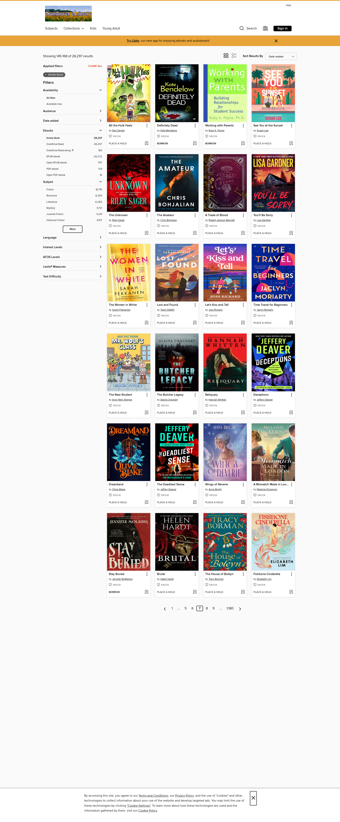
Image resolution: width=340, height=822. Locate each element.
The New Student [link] (120, 395)
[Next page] (240, 608)
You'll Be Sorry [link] (263, 215)
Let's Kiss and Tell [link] (217, 305)
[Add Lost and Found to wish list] (194, 323)
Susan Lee (262, 130)
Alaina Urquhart (169, 399)
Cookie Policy (147, 811)
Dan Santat (118, 130)
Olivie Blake (118, 489)
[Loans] (266, 29)
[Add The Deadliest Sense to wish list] (194, 502)
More (73, 229)
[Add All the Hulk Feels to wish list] (146, 143)
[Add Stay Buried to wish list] (146, 592)
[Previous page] (165, 608)
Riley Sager (118, 220)
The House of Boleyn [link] (219, 574)
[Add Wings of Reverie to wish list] (242, 502)
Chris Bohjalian (168, 220)
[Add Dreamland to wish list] (146, 502)
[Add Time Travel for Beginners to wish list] (291, 323)
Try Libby (133, 41)
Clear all (95, 66)
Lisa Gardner (264, 220)
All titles (50, 98)
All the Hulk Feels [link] (120, 125)
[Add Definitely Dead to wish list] (194, 143)
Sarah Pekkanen (121, 309)
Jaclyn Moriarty (265, 309)
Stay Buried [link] (116, 574)
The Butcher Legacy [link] (170, 395)
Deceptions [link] (261, 395)
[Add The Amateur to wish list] (194, 233)
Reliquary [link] (211, 395)
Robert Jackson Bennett (222, 220)
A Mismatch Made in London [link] (271, 484)
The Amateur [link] (165, 215)
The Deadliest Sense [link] (170, 484)
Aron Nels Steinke (122, 399)
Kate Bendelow (168, 130)
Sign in (282, 28)
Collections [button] (72, 28)
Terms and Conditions (153, 796)
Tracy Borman (216, 579)
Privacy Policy (184, 796)
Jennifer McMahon (122, 579)
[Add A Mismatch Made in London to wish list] (291, 502)
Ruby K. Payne (216, 130)
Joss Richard (215, 309)
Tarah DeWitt (167, 309)
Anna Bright (215, 489)
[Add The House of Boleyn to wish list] (242, 592)
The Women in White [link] (123, 305)
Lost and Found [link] (167, 305)
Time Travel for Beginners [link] (270, 305)
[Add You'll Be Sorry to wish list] (291, 233)
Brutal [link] (161, 574)
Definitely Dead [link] (167, 125)
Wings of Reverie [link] (216, 484)
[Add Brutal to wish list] (194, 592)
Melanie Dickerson (267, 489)
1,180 (230, 608)
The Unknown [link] (118, 215)
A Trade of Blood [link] (216, 215)
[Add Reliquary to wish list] (242, 413)
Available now (54, 104)
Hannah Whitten (217, 399)
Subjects (51, 28)
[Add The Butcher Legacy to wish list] (194, 413)
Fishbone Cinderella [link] (266, 574)
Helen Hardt (167, 579)
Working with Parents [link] (219, 125)
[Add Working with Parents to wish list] (242, 143)
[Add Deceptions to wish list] (291, 413)
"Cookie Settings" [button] (139, 806)
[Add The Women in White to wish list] (146, 323)
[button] (248, 29)
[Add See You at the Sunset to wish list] (291, 143)
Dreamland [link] (116, 484)
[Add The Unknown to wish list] (146, 233)
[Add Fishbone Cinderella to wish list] (291, 592)
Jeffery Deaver (265, 399)
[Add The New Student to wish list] (146, 413)
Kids (93, 28)
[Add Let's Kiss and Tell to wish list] (242, 323)
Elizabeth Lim (264, 579)
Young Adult (111, 28)
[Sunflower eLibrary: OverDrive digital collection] (68, 13)
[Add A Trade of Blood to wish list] (242, 233)
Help (288, 5)
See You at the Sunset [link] (268, 125)
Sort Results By (253, 56)
